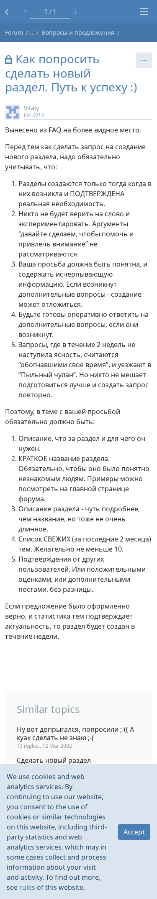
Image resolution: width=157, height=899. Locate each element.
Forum (14, 32)
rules (27, 887)
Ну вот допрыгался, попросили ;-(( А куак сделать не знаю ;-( (75, 733)
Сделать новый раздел (54, 760)
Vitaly (31, 108)
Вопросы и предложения (78, 32)
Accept (134, 832)
